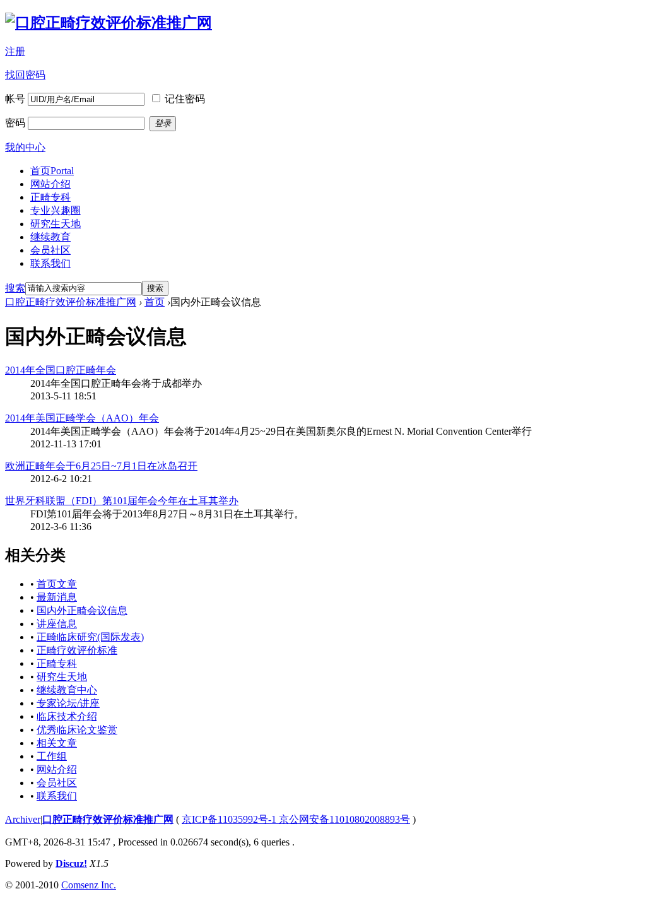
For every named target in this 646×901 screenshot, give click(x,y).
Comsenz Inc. (88, 885)
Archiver (22, 819)
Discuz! (71, 863)
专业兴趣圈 (55, 210)
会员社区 (50, 250)
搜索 (15, 288)
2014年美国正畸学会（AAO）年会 (82, 418)
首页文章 (57, 584)
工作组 (52, 756)
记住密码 (185, 98)
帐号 (15, 98)
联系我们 (50, 263)
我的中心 (25, 147)
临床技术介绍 (67, 716)
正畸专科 (50, 197)
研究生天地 (55, 223)
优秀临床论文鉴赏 (77, 729)
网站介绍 (50, 184)
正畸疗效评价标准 (77, 650)
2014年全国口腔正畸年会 (60, 370)
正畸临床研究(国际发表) (90, 637)
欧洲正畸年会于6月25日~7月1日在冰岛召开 (101, 466)
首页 (52, 170)
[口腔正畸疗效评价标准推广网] (108, 23)
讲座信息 (57, 623)
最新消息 (57, 597)
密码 (15, 122)
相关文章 (57, 743)
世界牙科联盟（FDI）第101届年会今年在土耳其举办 (121, 500)
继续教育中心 (67, 690)
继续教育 (50, 237)
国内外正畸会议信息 (82, 610)
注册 (15, 51)
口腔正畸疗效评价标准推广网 (70, 302)
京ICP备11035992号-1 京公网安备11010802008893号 (296, 819)
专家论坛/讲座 (68, 703)
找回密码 (25, 74)
